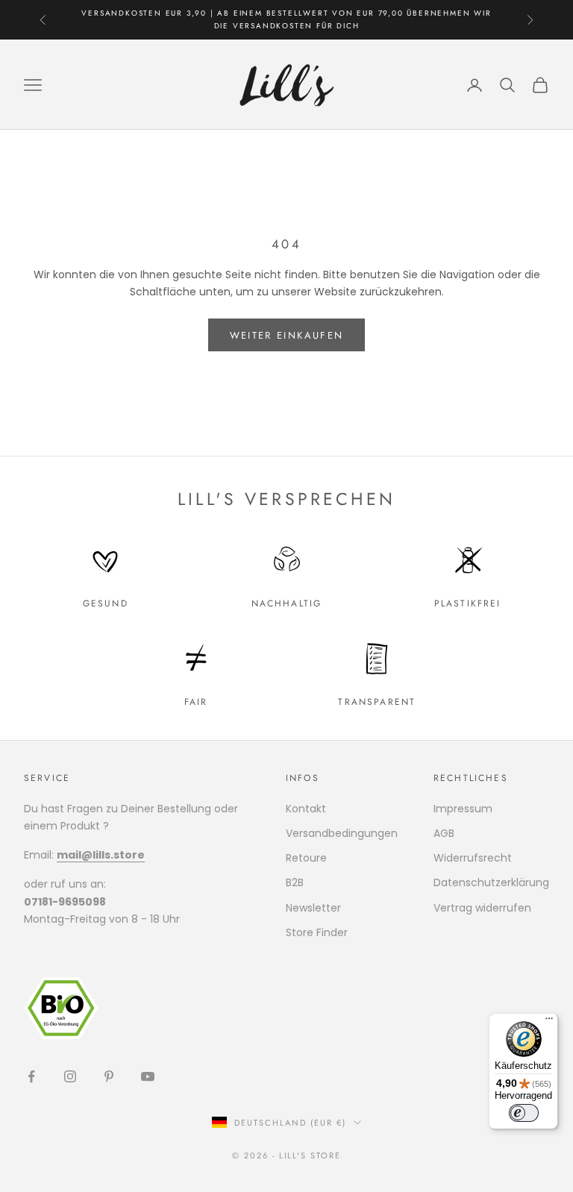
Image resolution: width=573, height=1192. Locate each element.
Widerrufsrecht (472, 857)
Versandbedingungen (342, 833)
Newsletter (313, 907)
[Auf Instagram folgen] (70, 1076)
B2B (295, 882)
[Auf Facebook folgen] (31, 1076)
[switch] (524, 1113)
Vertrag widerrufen (482, 907)
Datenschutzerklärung (491, 882)
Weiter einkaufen (286, 335)
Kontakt (306, 808)
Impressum (462, 808)
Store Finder (317, 932)
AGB (443, 833)
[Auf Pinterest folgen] (108, 1076)
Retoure (306, 857)
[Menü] (549, 1022)
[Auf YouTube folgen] (147, 1076)
